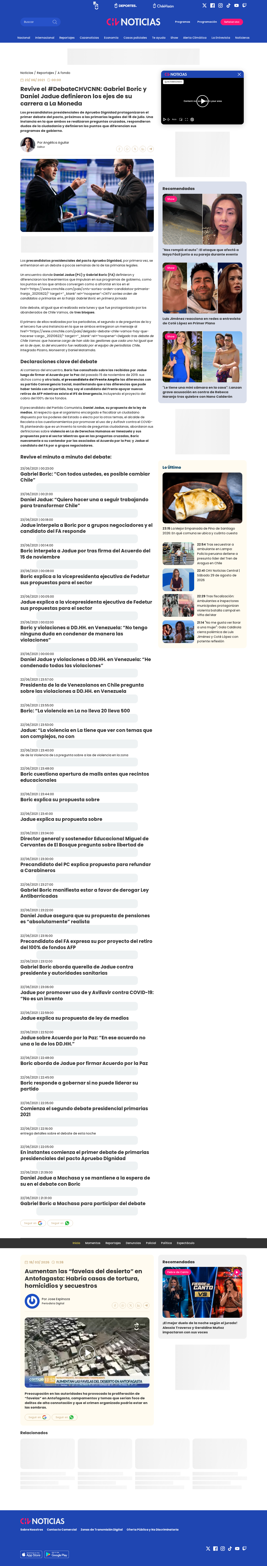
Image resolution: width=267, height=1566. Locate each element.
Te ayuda (158, 38)
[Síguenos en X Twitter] (204, 5)
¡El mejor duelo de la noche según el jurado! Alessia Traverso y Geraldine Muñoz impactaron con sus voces (200, 1327)
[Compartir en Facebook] (119, 149)
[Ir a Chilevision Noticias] (133, 1521)
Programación (207, 22)
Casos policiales (135, 38)
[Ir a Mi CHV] (95, 5)
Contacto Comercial (62, 1529)
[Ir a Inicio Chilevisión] (163, 5)
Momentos (92, 1243)
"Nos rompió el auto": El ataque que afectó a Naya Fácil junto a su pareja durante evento (201, 252)
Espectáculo (185, 1243)
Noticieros (242, 38)
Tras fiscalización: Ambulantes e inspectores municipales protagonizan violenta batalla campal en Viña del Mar (218, 605)
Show (174, 38)
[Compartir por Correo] (150, 149)
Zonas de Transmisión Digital (102, 1529)
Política (166, 1243)
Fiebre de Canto (178, 1272)
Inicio (76, 1243)
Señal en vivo (231, 22)
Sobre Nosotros (31, 1529)
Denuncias (133, 1243)
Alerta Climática (195, 38)
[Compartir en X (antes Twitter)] (135, 149)
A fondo (64, 73)
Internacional (44, 38)
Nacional (23, 38)
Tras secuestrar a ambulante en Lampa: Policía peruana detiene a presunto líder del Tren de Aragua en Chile (217, 553)
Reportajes (67, 38)
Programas (182, 22)
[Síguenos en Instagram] (220, 5)
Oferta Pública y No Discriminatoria (153, 1529)
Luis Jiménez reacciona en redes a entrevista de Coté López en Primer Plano (201, 320)
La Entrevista (221, 38)
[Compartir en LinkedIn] (143, 149)
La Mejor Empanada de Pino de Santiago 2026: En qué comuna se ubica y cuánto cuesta (200, 530)
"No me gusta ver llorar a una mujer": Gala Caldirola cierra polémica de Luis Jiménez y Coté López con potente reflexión (219, 631)
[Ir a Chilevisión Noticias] (133, 21)
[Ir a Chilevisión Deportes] (126, 5)
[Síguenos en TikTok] (228, 5)
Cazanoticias (89, 38)
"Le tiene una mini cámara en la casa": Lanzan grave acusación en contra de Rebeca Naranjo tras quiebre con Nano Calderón (202, 392)
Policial (151, 1243)
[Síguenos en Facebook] (212, 5)
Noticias (26, 73)
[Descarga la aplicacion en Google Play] (31, 1554)
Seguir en (30, 1223)
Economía (111, 38)
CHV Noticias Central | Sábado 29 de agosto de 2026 (218, 575)
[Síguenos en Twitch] (244, 5)
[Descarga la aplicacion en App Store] (56, 1554)
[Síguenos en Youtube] (236, 5)
